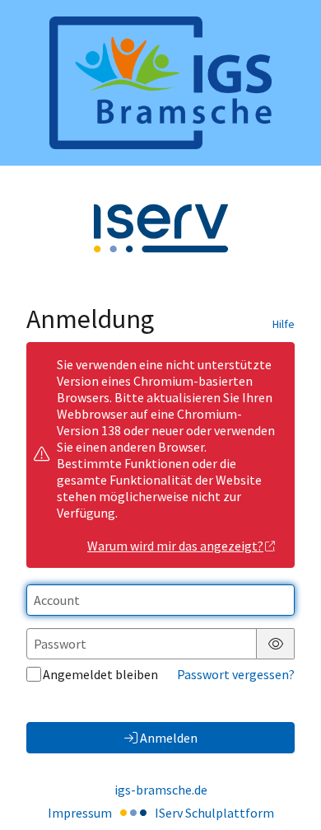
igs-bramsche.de (160, 789)
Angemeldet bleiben (100, 674)
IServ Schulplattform (214, 812)
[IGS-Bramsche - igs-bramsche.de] (160, 82)
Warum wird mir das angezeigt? (175, 545)
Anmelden (169, 737)
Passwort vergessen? (236, 674)
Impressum (80, 812)
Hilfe (283, 324)
